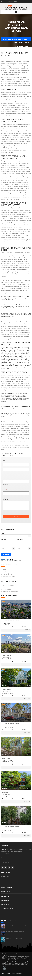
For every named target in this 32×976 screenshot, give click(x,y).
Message (5, 499)
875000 (4, 686)
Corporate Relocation (6, 916)
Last (4, 472)
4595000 (4, 788)
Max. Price (20, 539)
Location (3, 533)
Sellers (27, 42)
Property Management (6, 887)
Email (5, 490)
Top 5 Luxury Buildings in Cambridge (15, 931)
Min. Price (3, 539)
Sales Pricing (6, 573)
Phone (5, 478)
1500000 (4, 617)
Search (7, 554)
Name (5, 460)
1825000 (4, 720)
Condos (4, 587)
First (4, 466)
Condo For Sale (7, 655)
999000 (4, 754)
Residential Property (23, 46)
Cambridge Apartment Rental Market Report (16, 925)
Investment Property (8, 589)
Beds (2, 546)
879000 (4, 651)
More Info (27, 629)
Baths (18, 546)
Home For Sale (6, 792)
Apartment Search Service (7, 908)
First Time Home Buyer (8, 585)
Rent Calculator (5, 904)
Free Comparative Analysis (9, 576)
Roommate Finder (5, 900)
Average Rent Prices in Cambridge (14, 938)
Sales (21, 42)
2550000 (4, 823)
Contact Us (6, 862)
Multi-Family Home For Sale (11, 621)
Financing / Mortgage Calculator (10, 591)
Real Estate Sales (5, 876)
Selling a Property (7, 571)
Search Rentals (4, 880)
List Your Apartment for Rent (8, 884)
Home (15, 42)
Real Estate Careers (5, 891)
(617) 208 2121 (6, 853)
